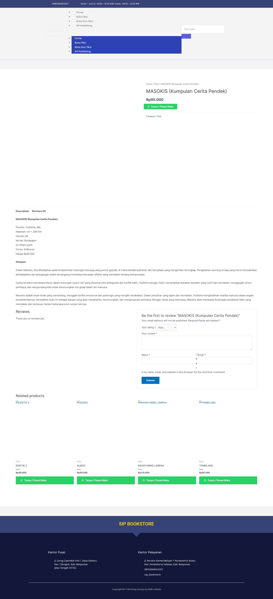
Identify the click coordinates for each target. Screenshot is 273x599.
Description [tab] (22, 211)
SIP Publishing (84, 25)
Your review (149, 333)
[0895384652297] (48, 3)
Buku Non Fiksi (84, 21)
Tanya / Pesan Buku (162, 106)
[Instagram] (200, 4)
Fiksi (156, 84)
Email (202, 354)
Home (79, 12)
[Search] (186, 36)
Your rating (149, 327)
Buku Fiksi (82, 16)
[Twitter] (212, 4)
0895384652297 (60, 3)
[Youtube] (225, 4)
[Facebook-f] (206, 4)
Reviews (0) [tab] (39, 211)
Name (146, 354)
